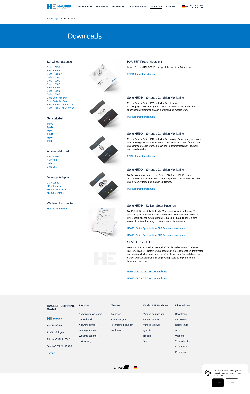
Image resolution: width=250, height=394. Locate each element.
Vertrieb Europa (151, 319)
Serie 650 (52, 160)
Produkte (83, 6)
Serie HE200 (53, 91)
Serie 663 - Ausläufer (57, 98)
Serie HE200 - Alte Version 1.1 (62, 104)
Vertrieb (116, 6)
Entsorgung (181, 352)
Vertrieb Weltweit (151, 325)
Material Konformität (57, 208)
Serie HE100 (53, 77)
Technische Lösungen (122, 325)
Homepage (52, 18)
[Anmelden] (196, 6)
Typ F (50, 141)
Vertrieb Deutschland (153, 314)
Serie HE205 (53, 94)
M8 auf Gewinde (55, 193)
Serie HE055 (53, 70)
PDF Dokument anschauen (141, 74)
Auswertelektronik (88, 325)
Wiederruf (180, 336)
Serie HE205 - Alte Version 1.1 (62, 108)
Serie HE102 (53, 84)
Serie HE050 (53, 67)
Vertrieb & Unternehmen (155, 305)
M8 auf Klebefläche (57, 189)
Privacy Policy (218, 375)
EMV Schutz (53, 182)
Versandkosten (182, 341)
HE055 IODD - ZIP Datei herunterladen (147, 278)
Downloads (156, 6)
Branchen (116, 314)
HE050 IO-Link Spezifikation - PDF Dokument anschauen (156, 228)
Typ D (50, 134)
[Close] (235, 369)
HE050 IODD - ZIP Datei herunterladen (147, 271)
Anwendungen (118, 319)
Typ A (50, 123)
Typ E (50, 137)
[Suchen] (191, 6)
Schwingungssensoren (90, 314)
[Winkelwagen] (201, 6)
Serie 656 (52, 167)
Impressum (181, 319)
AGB (177, 330)
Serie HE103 (53, 87)
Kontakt (170, 6)
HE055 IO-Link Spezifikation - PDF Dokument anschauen (156, 235)
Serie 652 (52, 163)
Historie (147, 336)
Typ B (50, 127)
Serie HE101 (53, 80)
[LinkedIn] (122, 367)
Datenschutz (181, 325)
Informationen (182, 305)
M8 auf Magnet (54, 186)
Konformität (181, 346)
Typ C (50, 130)
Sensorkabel (85, 319)
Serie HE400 (53, 156)
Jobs (145, 341)
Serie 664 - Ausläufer (57, 101)
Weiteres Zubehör (88, 336)
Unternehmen (135, 6)
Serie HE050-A (54, 74)
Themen (100, 6)
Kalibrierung (85, 341)
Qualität (147, 330)
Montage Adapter (87, 330)
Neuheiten (116, 330)
